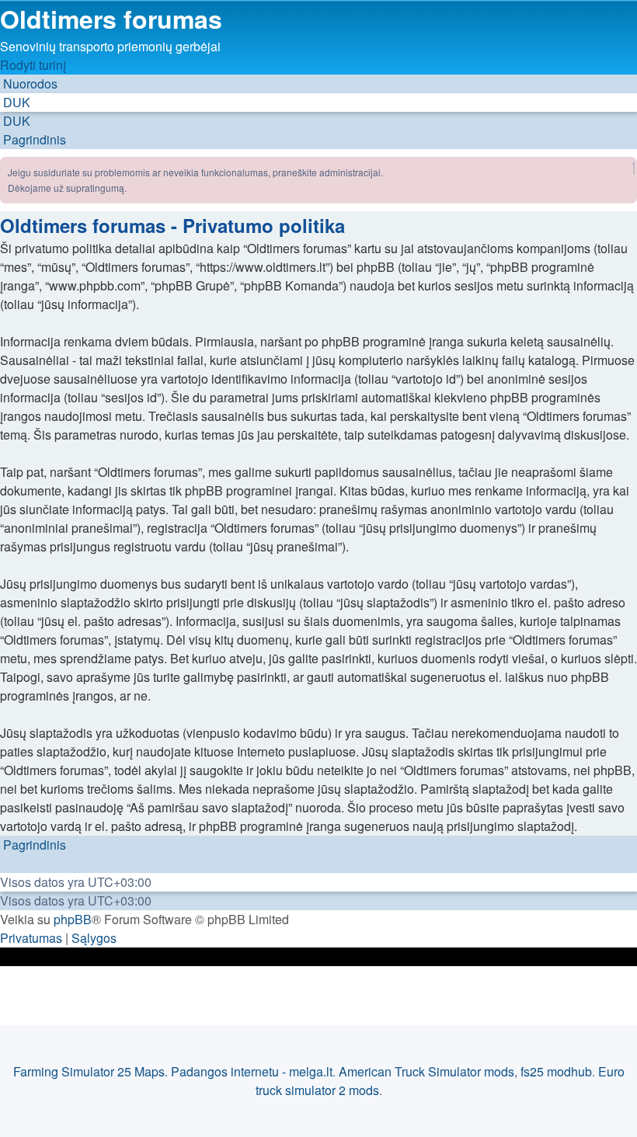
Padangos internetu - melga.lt (251, 1071)
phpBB (73, 919)
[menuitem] (15, 102)
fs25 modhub (556, 1071)
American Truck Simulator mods (426, 1071)
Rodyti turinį (33, 65)
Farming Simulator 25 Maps (89, 1071)
